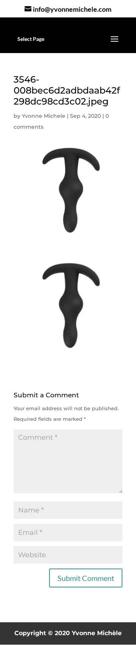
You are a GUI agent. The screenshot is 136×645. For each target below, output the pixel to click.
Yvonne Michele (43, 115)
